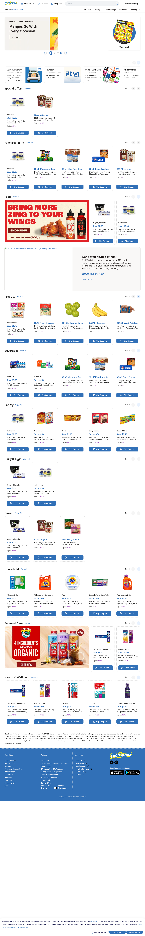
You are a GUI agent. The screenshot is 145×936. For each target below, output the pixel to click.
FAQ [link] (6, 786)
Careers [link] (78, 775)
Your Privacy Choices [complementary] (54, 786)
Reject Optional (134, 932)
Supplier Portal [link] (81, 766)
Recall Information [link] (82, 769)
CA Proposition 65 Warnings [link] (52, 769)
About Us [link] (78, 760)
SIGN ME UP (87, 279)
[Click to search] (117, 3)
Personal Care (14, 623)
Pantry (9, 405)
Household (12, 569)
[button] (17, 114)
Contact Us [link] (9, 775)
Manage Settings (100, 932)
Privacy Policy (95, 921)
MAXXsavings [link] (10, 772)
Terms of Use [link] (46, 783)
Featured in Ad (14, 142)
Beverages (11, 350)
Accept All (117, 932)
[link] (11, 3)
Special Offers (14, 88)
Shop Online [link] (9, 760)
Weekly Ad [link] (8, 766)
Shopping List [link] (10, 783)
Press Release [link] (80, 763)
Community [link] (79, 772)
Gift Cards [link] (8, 763)
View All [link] (28, 88)
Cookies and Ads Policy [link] (50, 775)
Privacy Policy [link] (46, 780)
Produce (10, 296)
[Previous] (134, 62)
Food (8, 196)
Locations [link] (8, 777)
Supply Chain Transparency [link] (51, 772)
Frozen (9, 513)
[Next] (138, 62)
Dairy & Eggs (13, 459)
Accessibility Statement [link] (50, 777)
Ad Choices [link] (45, 760)
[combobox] (92, 3)
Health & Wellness (17, 677)
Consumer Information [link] (13, 769)
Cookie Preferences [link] (62, 786)
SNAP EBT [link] (8, 780)
